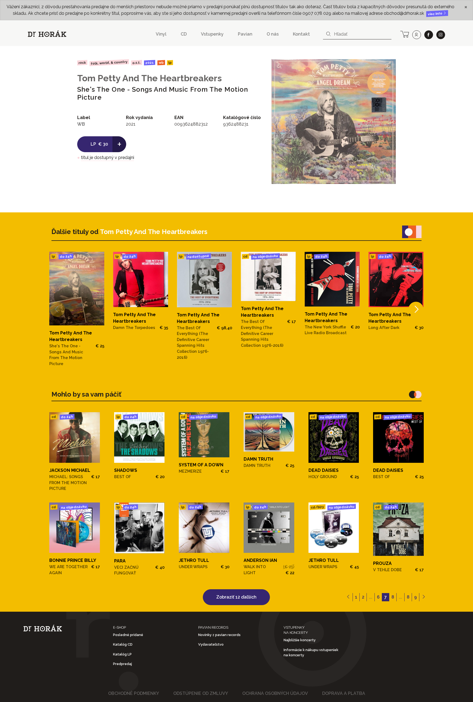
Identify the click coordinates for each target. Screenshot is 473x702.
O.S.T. (136, 62)
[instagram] (440, 34)
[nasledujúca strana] (423, 597)
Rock (82, 62)
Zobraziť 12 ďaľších (236, 597)
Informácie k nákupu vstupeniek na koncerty (311, 652)
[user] (416, 34)
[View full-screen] (387, 67)
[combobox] (357, 34)
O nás (273, 34)
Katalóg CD (122, 644)
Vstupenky (212, 34)
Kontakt (301, 34)
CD (184, 34)
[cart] (404, 33)
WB (161, 63)
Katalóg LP (122, 654)
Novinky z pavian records (219, 635)
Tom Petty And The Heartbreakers (149, 78)
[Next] (415, 309)
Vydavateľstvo (211, 644)
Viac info (435, 13)
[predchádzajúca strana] (348, 597)
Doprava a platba (343, 693)
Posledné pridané (128, 635)
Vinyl (161, 34)
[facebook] (428, 34)
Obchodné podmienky (133, 693)
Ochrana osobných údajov (275, 693)
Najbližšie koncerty (300, 640)
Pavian (245, 34)
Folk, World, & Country (109, 62)
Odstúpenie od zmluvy (200, 693)
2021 (149, 62)
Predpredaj (122, 664)
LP (170, 63)
